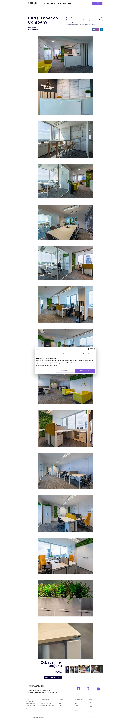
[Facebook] (94, 29)
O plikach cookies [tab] (86, 353)
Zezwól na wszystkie (85, 370)
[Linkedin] (101, 29)
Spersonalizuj (64, 370)
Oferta (46, 3)
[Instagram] (97, 29)
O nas (59, 3)
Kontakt (70, 3)
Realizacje (53, 3)
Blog (64, 3)
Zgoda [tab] (45, 353)
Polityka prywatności (95, 717)
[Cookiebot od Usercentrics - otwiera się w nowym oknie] (89, 349)
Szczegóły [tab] (65, 353)
